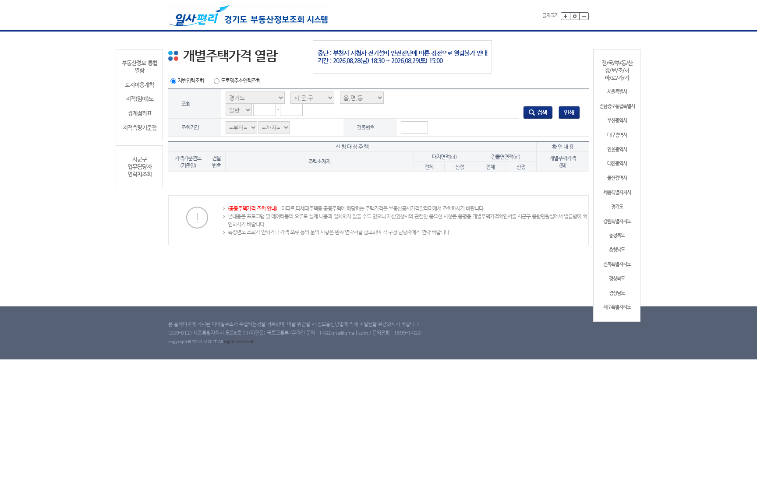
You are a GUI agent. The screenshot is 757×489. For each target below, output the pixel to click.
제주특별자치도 (617, 307)
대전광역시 (617, 163)
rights (230, 341)
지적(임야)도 (139, 98)
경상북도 (617, 278)
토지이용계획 (139, 84)
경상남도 (617, 293)
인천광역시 (617, 149)
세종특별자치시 (617, 192)
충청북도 (617, 235)
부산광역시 (617, 120)
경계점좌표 (139, 113)
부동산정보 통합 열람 (139, 67)
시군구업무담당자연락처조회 (139, 166)
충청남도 (617, 250)
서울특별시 (617, 92)
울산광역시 (617, 178)
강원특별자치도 (617, 221)
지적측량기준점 (139, 127)
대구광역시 (617, 135)
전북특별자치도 (617, 264)
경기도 (617, 207)
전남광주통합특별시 (617, 106)
